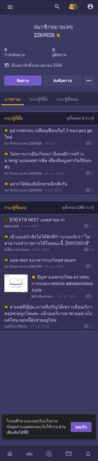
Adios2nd (11, 226)
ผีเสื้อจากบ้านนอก (16, 250)
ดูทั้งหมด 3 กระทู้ (80, 118)
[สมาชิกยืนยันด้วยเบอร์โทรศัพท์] (58, 35)
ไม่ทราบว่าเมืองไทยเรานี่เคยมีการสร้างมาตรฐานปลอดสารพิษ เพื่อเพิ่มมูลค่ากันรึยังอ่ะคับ (48, 160)
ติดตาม (23, 80)
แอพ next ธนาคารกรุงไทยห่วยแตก (43, 260)
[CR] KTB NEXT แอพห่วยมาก (37, 219)
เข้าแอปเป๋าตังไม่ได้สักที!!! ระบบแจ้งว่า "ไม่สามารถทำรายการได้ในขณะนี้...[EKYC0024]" (47, 240)
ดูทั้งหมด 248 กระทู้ (78, 207)
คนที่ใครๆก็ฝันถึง (15, 326)
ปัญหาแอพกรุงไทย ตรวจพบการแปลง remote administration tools (62, 283)
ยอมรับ (81, 427)
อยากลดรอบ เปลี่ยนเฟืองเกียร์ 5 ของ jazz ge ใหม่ (48, 134)
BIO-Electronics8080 (44, 296)
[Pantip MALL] (74, 7)
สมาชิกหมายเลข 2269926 (23, 143)
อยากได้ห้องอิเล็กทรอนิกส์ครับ (38, 184)
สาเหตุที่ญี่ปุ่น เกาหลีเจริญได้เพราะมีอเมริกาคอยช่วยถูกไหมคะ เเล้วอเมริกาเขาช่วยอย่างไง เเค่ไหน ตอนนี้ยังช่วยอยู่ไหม (48, 313)
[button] (10, 7)
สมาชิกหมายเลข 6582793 (23, 266)
